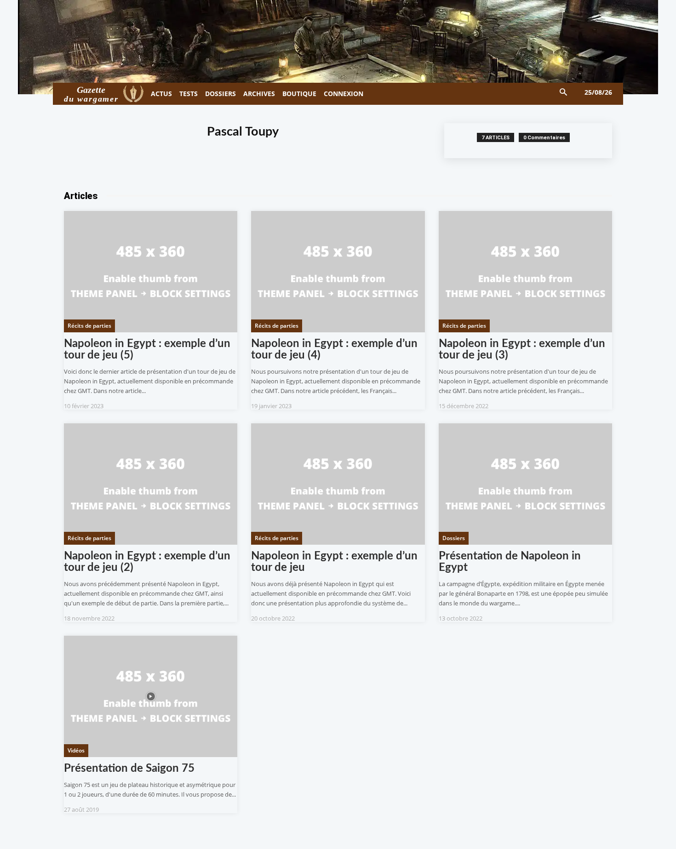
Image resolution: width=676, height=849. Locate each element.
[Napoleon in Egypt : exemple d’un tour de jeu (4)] (337, 271)
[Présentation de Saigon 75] (150, 696)
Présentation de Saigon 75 (129, 768)
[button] (563, 93)
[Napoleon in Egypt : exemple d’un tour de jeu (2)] (150, 484)
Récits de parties (89, 326)
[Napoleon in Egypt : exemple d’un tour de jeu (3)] (525, 271)
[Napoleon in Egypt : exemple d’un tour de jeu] (337, 484)
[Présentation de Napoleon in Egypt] (525, 484)
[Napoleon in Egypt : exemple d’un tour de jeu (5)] (150, 271)
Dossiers (453, 538)
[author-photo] (465, 140)
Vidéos (76, 750)
